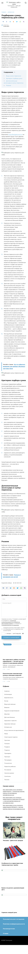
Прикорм (7, 756)
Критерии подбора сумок (14, 78)
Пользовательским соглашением (10, 625)
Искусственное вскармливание (14, 730)
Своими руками (9, 773)
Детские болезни (9, 717)
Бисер (6, 701)
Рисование (7, 769)
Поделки (7, 750)
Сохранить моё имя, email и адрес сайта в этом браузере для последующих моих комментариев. (13, 629)
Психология (8, 763)
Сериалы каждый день (9, 912)
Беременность (8, 697)
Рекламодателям (9, 928)
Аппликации (8, 694)
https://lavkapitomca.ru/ (15, 134)
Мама (6, 733)
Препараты (7, 753)
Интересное (8, 727)
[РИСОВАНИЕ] (14, 656)
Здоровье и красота (10, 720)
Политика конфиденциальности (14, 924)
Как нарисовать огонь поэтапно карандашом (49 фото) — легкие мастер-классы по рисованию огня (14, 807)
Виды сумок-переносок (13, 76)
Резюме (8, 85)
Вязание (6, 707)
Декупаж (7, 714)
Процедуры (7, 760)
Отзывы (5, 933)
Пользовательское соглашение (13, 919)
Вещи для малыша (9, 704)
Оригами (7, 740)
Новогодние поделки (11, 737)
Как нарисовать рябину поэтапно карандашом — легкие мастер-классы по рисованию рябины (14, 661)
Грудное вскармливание (11, 710)
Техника (6, 779)
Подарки (7, 747)
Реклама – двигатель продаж (13, 840)
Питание (7, 743)
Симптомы (7, 776)
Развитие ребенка (10, 766)
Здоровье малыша (9, 724)
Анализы (7, 691)
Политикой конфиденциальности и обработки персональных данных (10, 622)
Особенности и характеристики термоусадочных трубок (12, 864)
